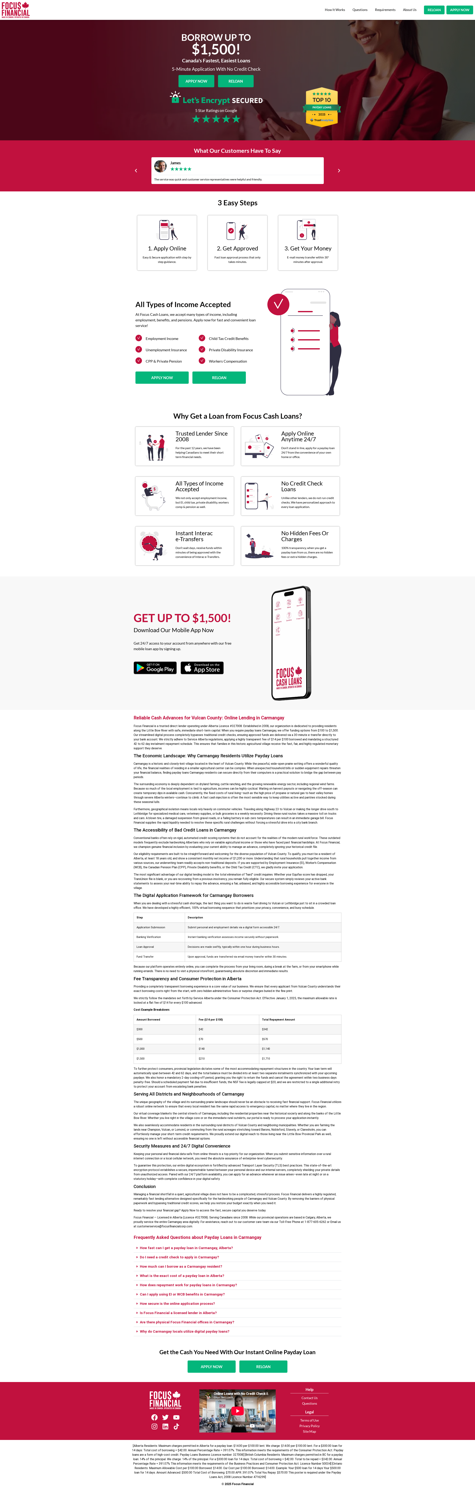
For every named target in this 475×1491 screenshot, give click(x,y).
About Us (410, 10)
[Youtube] (176, 1417)
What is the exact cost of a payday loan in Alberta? (182, 1276)
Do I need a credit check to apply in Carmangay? (179, 1257)
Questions (360, 10)
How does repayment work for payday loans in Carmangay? (188, 1285)
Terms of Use (309, 1420)
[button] (136, 170)
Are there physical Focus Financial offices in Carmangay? (187, 1322)
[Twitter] (165, 1417)
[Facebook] (154, 1417)
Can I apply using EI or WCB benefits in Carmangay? (182, 1294)
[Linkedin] (165, 1426)
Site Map (309, 1431)
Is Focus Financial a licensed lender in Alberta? (178, 1313)
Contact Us (310, 1398)
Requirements (385, 10)
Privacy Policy (309, 1426)
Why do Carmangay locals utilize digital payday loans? (184, 1331)
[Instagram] (154, 1426)
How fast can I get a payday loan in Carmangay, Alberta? (186, 1248)
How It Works (335, 10)
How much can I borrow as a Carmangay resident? (181, 1266)
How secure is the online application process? (177, 1303)
